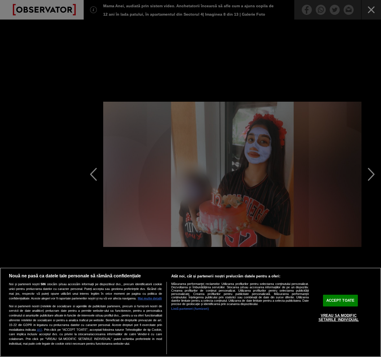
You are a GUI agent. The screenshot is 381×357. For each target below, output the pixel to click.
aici (39, 330)
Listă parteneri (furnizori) (190, 308)
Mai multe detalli (150, 298)
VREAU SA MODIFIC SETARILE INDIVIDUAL (339, 317)
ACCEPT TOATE (340, 300)
